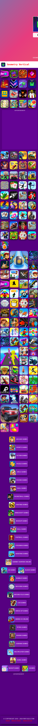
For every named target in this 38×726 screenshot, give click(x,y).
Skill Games (21, 488)
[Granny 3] (5, 169)
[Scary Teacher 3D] (23, 229)
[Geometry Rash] (32, 77)
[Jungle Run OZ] (14, 239)
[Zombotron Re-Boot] (14, 159)
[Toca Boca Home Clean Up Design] (23, 209)
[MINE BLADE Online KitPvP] (14, 107)
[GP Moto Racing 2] (14, 229)
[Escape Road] (14, 169)
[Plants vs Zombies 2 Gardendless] (32, 209)
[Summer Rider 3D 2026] (14, 219)
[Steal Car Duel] (32, 239)
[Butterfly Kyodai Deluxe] (5, 189)
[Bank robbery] (23, 179)
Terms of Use (27, 720)
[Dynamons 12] (23, 159)
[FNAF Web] (23, 169)
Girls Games (22, 472)
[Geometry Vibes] (14, 87)
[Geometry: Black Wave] (14, 199)
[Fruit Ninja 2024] (32, 169)
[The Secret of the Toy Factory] (23, 97)
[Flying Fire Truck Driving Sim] (14, 97)
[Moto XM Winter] (23, 199)
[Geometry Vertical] (32, 87)
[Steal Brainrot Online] (5, 179)
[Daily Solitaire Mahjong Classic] (14, 189)
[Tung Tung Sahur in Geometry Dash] (5, 87)
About (8, 720)
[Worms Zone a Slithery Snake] (14, 209)
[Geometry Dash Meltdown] (23, 77)
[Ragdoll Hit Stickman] (32, 199)
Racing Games (21, 480)
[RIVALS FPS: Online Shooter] (5, 239)
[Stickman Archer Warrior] (32, 189)
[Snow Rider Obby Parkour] (23, 219)
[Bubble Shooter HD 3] (5, 249)
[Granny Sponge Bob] (32, 97)
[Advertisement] (19, 694)
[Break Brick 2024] (5, 209)
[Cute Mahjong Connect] (5, 107)
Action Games (22, 455)
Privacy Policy (16, 720)
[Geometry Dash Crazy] (14, 77)
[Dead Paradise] (32, 159)
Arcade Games (21, 439)
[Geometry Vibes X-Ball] (5, 77)
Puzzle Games (22, 463)
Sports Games (21, 447)
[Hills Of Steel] (5, 199)
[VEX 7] (23, 189)
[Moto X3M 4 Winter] (32, 229)
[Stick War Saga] (5, 159)
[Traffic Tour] (14, 179)
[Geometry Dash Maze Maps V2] (23, 87)
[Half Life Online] (32, 219)
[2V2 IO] (32, 179)
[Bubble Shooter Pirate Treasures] (32, 107)
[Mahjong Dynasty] (23, 239)
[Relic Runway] (5, 229)
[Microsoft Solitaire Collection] (5, 219)
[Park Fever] (23, 107)
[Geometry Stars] (5, 97)
